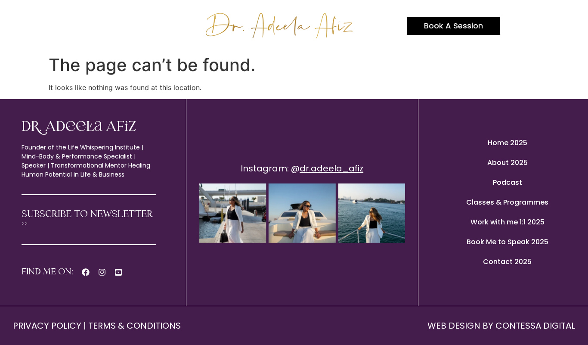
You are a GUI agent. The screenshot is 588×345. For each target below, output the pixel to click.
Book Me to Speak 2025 (507, 242)
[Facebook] (85, 272)
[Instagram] (102, 272)
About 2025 (507, 163)
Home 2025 (507, 143)
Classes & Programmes (507, 202)
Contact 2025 (507, 262)
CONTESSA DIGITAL (535, 326)
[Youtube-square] (118, 272)
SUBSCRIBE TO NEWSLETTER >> (87, 219)
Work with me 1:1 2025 (507, 222)
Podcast (507, 182)
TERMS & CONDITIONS (134, 326)
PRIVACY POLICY (47, 326)
